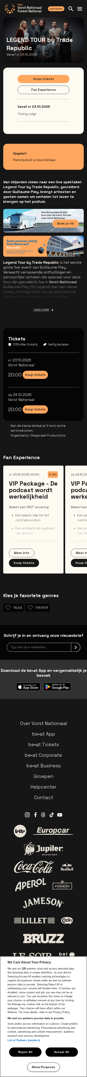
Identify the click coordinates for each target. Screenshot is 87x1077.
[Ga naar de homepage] (23, 8)
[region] (43, 1016)
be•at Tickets (43, 744)
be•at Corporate (43, 755)
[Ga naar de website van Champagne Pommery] (62, 884)
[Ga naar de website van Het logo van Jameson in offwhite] (43, 902)
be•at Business (44, 765)
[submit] (75, 647)
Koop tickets (43, 79)
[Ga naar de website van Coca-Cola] (34, 867)
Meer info (21, 553)
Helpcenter (43, 787)
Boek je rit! (65, 223)
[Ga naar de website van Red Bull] (67, 867)
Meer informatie (61, 248)
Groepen (43, 776)
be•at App (43, 734)
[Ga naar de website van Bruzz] (43, 938)
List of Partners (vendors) (23, 1040)
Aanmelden (56, 8)
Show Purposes (43, 1067)
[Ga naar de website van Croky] (67, 920)
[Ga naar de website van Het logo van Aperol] (30, 884)
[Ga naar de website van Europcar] (53, 831)
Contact (43, 797)
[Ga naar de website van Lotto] (20, 831)
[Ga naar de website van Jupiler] (43, 848)
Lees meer (42, 309)
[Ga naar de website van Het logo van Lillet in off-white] (34, 920)
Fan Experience (43, 90)
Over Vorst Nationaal (43, 723)
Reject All (25, 1052)
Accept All (61, 1052)
